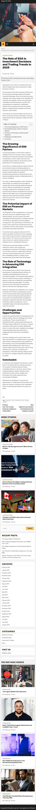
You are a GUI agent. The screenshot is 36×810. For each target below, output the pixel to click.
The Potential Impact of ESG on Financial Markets (16, 130)
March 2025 (5, 597)
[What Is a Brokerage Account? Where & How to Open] (18, 431)
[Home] (3, 44)
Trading (26, 400)
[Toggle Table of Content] (30, 124)
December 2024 (6, 606)
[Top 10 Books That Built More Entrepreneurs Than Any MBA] (18, 780)
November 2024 (6, 608)
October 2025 (6, 578)
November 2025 (6, 575)
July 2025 (4, 586)
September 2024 (6, 614)
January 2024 (5, 625)
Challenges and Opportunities (13, 137)
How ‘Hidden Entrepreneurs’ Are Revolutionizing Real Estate (14, 761)
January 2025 (5, 603)
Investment (17, 400)
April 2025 (5, 595)
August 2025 (5, 584)
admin (12, 73)
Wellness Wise (6, 653)
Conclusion (8, 139)
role (23, 400)
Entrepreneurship (6, 637)
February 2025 (6, 600)
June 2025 (5, 589)
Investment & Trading (7, 55)
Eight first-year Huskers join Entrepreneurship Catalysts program (26, 408)
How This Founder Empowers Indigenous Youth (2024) (9, 408)
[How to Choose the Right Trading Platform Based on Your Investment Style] (18, 466)
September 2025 (6, 581)
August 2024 (5, 616)
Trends (4, 402)
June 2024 (5, 622)
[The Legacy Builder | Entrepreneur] (18, 676)
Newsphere (23, 808)
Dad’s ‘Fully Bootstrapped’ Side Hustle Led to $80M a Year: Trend (17, 726)
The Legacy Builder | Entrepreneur (11, 539)
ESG (13, 400)
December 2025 (6, 573)
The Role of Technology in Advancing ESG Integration (16, 134)
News (3, 643)
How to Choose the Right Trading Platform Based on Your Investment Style (17, 483)
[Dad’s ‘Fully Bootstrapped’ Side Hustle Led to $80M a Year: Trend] (18, 709)
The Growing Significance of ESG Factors (16, 127)
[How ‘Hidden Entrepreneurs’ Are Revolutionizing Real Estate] (18, 745)
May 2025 (4, 592)
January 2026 (5, 570)
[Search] (33, 44)
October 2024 (6, 611)
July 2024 (4, 619)
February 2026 (6, 567)
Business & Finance (7, 635)
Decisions (8, 400)
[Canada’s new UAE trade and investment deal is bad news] (18, 501)
